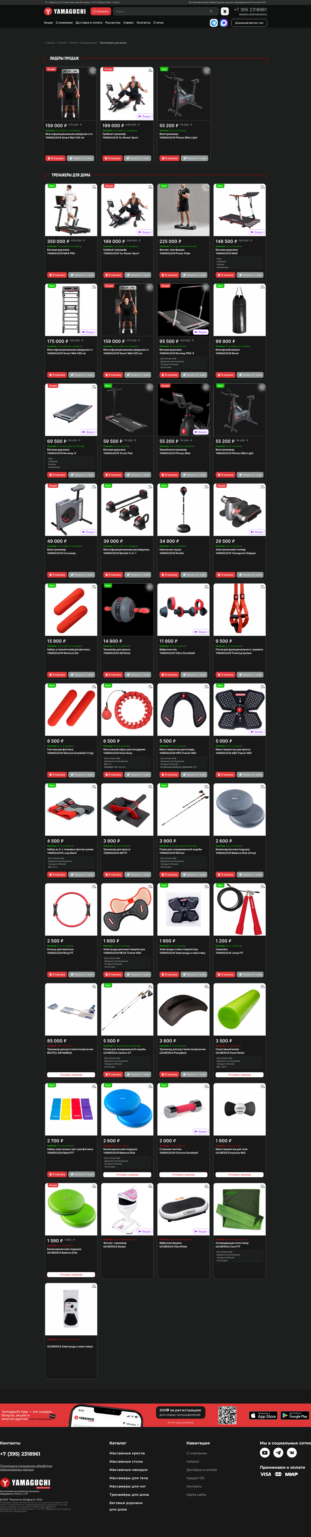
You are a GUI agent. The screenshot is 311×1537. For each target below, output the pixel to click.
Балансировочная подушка (233, 849)
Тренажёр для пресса (116, 649)
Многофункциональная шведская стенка (71, 133)
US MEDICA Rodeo (114, 1246)
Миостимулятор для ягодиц (176, 749)
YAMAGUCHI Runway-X (61, 453)
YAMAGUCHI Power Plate (174, 253)
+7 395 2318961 (250, 9)
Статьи (158, 22)
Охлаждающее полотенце (232, 1242)
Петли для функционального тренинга (239, 649)
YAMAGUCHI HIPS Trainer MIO (177, 752)
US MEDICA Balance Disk (62, 1252)
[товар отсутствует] (225, 11)
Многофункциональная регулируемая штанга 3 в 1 (134, 549)
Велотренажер (168, 133)
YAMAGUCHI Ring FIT (60, 952)
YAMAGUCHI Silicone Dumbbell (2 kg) (70, 752)
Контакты (143, 22)
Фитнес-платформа (171, 249)
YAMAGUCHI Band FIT (60, 1152)
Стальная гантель (170, 1149)
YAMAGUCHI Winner (172, 852)
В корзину (57, 158)
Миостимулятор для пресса (233, 749)
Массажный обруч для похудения (124, 749)
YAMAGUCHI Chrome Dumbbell (178, 1152)
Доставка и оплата (89, 22)
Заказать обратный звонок (253, 14)
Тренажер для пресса (116, 849)
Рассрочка (112, 22)
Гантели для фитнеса (60, 749)
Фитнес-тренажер (115, 1242)
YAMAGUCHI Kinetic (171, 553)
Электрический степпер (231, 549)
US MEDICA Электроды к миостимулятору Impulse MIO (81, 1346)
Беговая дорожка (58, 249)
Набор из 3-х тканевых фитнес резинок (71, 849)
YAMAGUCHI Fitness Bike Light (178, 137)
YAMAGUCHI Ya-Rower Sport (120, 137)
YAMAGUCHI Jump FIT (229, 952)
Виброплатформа (170, 1242)
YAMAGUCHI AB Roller (117, 653)
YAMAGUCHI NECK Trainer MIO (122, 952)
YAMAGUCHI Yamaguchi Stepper (236, 553)
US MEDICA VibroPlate (173, 1246)
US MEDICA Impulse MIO (231, 1152)
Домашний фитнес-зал (249, 22)
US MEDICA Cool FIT (228, 1246)
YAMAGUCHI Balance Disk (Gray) (236, 852)
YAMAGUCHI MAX (227, 253)
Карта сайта (196, 1495)
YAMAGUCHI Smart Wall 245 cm (64, 137)
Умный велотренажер (173, 449)
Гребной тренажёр (114, 133)
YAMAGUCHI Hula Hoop (117, 752)
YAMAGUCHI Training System (234, 653)
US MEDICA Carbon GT (117, 1052)
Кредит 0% (195, 1478)
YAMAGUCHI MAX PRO (61, 253)
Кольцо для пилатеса (60, 949)
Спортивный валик (227, 1049)
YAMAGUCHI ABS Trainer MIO (234, 752)
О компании (64, 22)
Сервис (128, 22)
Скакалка (221, 949)
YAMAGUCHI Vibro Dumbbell (177, 653)
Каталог (192, 1462)
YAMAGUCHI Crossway (61, 553)
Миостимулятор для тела (231, 1149)
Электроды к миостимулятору (178, 949)
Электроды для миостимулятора (124, 949)
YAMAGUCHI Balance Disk (119, 1152)
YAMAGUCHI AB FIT (115, 852)
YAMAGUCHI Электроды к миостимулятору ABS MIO (192, 952)
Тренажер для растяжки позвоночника (71, 1049)
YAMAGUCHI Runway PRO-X (176, 353)
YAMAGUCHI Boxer (227, 353)
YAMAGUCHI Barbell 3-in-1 (119, 553)
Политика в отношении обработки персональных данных (26, 1467)
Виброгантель (168, 649)
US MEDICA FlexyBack (172, 1052)
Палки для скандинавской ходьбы (180, 849)
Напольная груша (170, 549)
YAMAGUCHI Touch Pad (117, 453)
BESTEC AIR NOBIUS (59, 1052)
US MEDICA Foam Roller (230, 1052)
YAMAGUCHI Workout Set (62, 653)
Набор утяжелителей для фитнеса (68, 649)
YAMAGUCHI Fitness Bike (174, 453)
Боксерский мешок (228, 349)
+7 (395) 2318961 (20, 1454)
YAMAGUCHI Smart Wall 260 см (66, 353)
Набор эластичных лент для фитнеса (70, 1149)
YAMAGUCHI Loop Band (61, 852)
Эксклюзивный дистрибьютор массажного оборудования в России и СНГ (227, 2)
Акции (48, 22)
